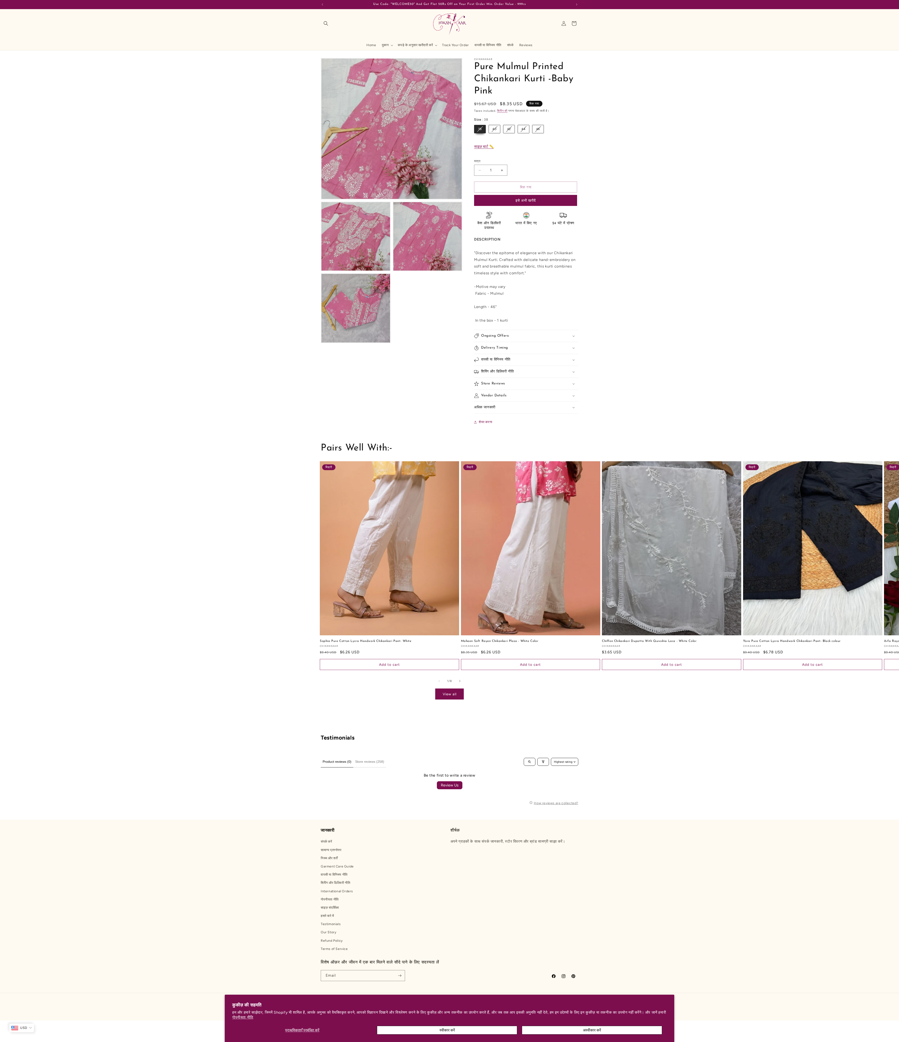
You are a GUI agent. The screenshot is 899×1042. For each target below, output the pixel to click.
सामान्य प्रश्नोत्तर (331, 850)
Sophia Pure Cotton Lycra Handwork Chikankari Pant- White (366, 641)
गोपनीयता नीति (242, 1017)
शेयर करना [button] (485, 422)
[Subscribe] (399, 975)
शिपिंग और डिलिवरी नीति (335, 883)
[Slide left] (439, 681)
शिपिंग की (502, 110)
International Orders (337, 891)
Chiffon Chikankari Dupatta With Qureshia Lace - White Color (649, 641)
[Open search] (529, 762)
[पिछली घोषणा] (322, 4)
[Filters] (543, 762)
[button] (326, 23)
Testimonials (331, 924)
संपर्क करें (326, 842)
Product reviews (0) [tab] (337, 761)
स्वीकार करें (447, 1030)
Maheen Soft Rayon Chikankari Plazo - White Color (499, 641)
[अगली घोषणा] (576, 4)
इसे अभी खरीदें (526, 200)
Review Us (449, 785)
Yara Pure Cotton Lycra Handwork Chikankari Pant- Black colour (792, 641)
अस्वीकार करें (592, 1030)
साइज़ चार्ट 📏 (484, 146)
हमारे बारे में (327, 916)
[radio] (480, 129)
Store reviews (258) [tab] (369, 761)
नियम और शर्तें (329, 858)
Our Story (328, 932)
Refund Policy (332, 941)
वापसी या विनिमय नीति (334, 875)
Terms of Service (334, 949)
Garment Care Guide (337, 866)
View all (450, 694)
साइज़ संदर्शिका (330, 908)
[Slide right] (460, 681)
